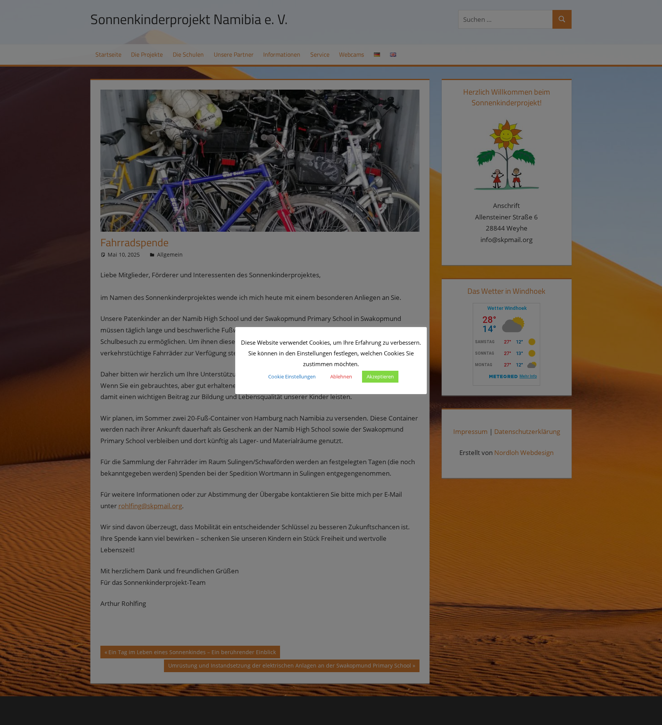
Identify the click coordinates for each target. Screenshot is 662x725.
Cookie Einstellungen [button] (292, 376)
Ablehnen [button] (341, 376)
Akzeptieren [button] (380, 376)
